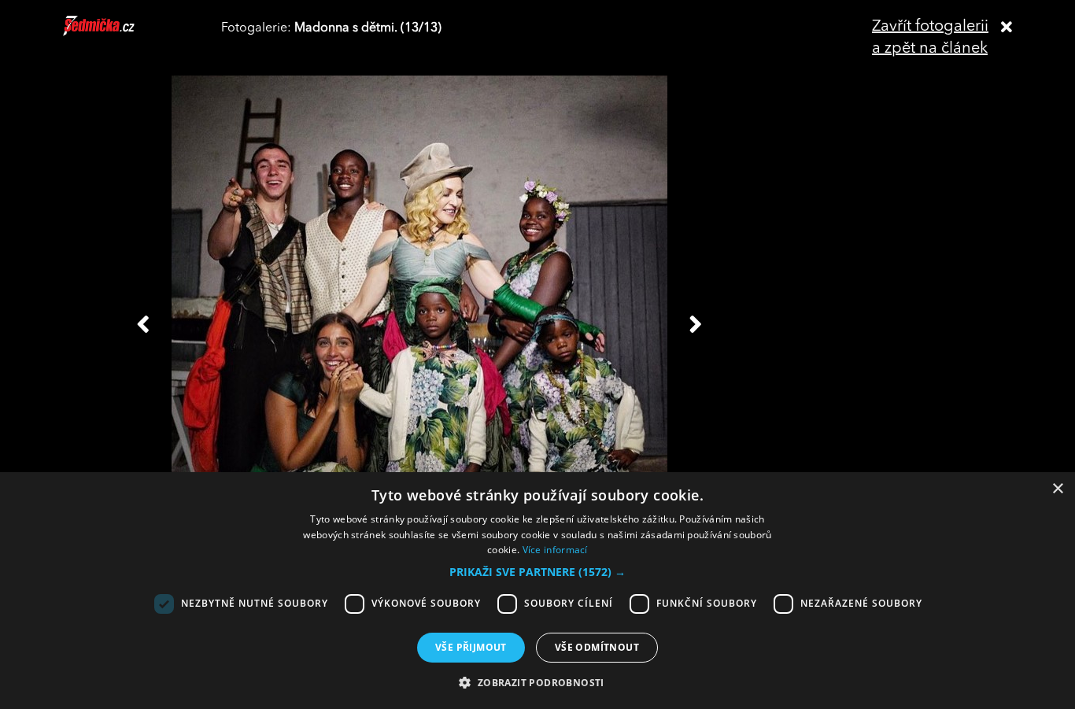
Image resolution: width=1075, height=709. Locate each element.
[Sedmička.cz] (118, 33)
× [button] (1057, 489)
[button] (537, 572)
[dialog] (537, 590)
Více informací (555, 549)
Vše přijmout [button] (471, 647)
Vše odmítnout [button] (597, 647)
